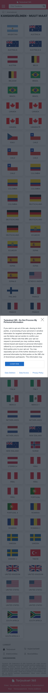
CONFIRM (14, 364)
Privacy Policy (38, 373)
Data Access (24, 373)
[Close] (43, 320)
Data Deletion (10, 373)
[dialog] (24, 346)
